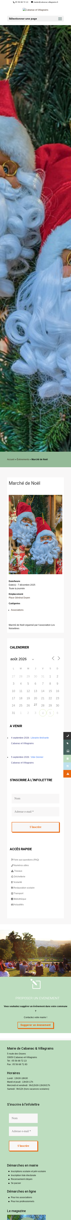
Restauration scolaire (24, 888)
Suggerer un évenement (35, 1025)
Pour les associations (21, 1197)
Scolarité (17, 882)
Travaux (18, 871)
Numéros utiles (21, 865)
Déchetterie (19, 876)
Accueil (10, 459)
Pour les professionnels (22, 1201)
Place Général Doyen (19, 597)
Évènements (23, 459)
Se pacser (16, 1183)
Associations (17, 610)
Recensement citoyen (21, 1179)
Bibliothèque (19, 899)
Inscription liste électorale (23, 1175)
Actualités (19, 904)
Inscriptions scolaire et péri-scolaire (28, 1171)
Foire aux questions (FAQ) (26, 860)
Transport (18, 893)
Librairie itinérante (40, 738)
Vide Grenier (37, 757)
